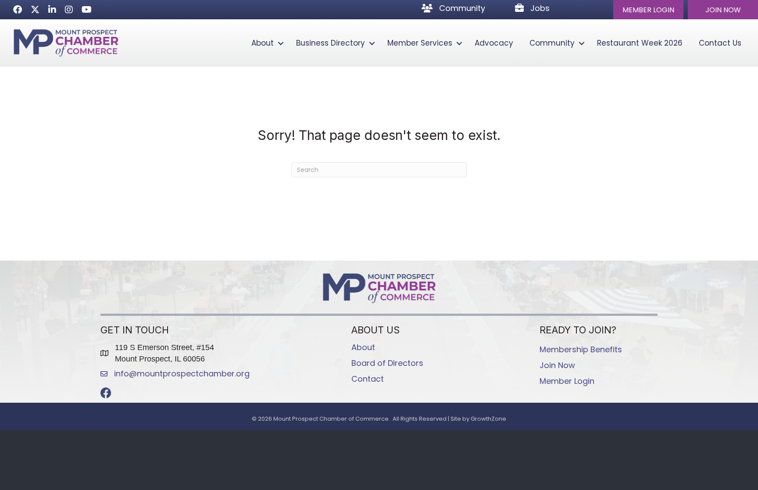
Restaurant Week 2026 (640, 43)
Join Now (557, 365)
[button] (648, 9)
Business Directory (330, 43)
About (262, 43)
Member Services (419, 43)
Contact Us (720, 43)
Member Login (567, 381)
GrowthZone (488, 419)
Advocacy (494, 43)
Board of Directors (387, 363)
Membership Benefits (581, 349)
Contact (367, 378)
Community (552, 43)
